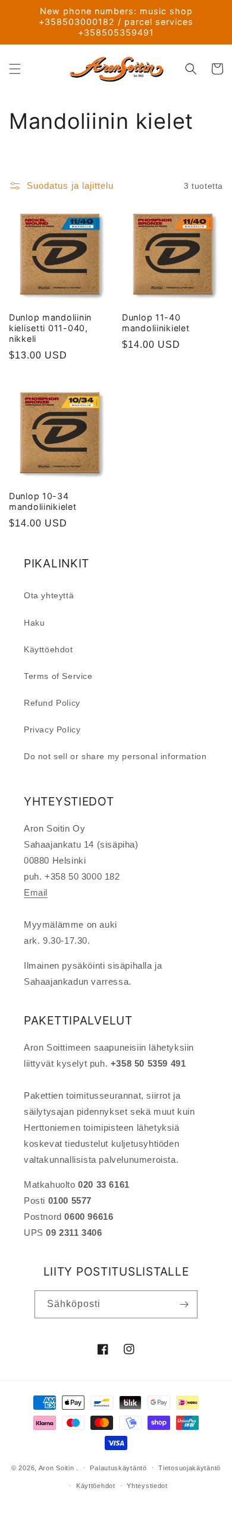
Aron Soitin (56, 1467)
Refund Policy (52, 703)
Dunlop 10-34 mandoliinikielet (43, 501)
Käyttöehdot (48, 649)
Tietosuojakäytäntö (189, 1467)
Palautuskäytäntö (118, 1467)
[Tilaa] (184, 1304)
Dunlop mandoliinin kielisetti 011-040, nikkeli (50, 328)
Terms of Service (58, 676)
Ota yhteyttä (49, 595)
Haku (34, 622)
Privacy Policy (52, 729)
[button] (15, 69)
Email (36, 892)
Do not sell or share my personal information (115, 756)
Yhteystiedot (147, 1485)
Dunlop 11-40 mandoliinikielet (156, 322)
